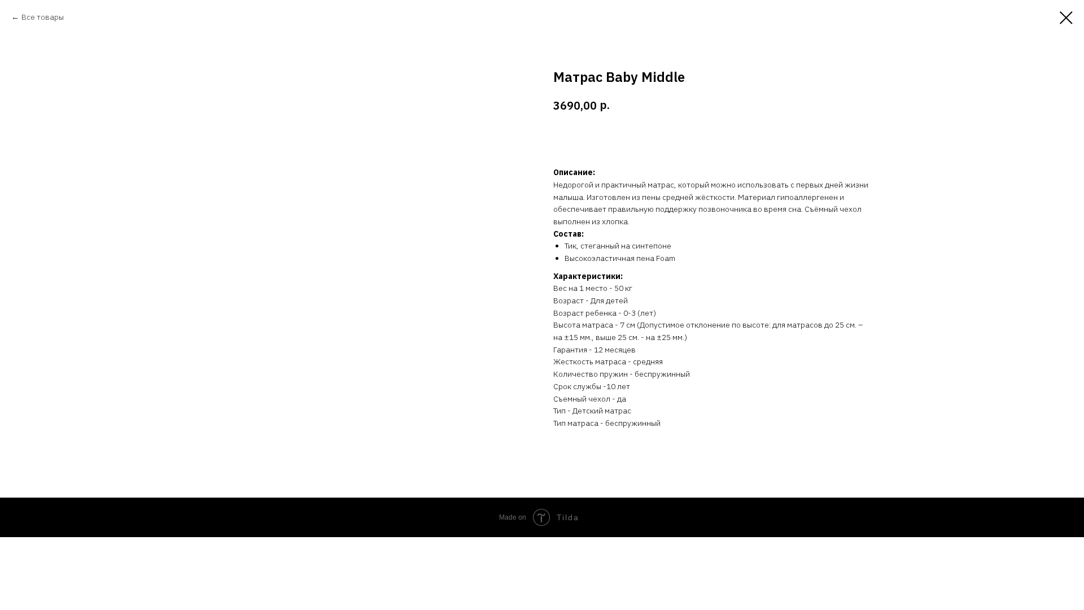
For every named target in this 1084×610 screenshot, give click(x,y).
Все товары (42, 17)
